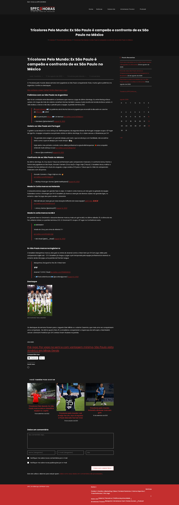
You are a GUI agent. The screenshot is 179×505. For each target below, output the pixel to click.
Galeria (101, 498)
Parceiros (108, 498)
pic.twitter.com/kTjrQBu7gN (43, 234)
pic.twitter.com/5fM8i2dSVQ (60, 272)
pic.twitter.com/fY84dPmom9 (44, 203)
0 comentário (95, 76)
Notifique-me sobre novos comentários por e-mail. (49, 458)
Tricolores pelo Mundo (76, 76)
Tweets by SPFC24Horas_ (128, 91)
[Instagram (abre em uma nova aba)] (149, 2)
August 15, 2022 (59, 121)
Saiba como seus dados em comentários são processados (81, 474)
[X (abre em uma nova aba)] (144, 2)
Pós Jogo (107, 493)
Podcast (141, 501)
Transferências (96, 493)
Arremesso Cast (119, 501)
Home (93, 487)
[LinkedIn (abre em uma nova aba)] (151, 2)
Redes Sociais (131, 501)
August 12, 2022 (73, 277)
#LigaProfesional (40, 109)
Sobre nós (94, 499)
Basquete (108, 501)
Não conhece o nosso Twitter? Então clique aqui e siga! (47, 90)
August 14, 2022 (61, 208)
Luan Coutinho (35, 76)
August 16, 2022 (58, 152)
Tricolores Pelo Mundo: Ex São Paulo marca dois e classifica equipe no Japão (41, 408)
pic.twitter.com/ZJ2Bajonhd (65, 148)
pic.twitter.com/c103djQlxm (73, 117)
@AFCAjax (88, 201)
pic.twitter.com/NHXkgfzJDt (43, 177)
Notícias (149, 489)
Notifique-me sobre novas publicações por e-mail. (48, 463)
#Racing (39, 112)
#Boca (49, 117)
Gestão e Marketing (105, 491)
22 (149, 121)
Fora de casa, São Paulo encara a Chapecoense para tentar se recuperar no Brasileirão (134, 73)
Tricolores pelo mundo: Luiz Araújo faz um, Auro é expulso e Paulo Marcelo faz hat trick (70, 415)
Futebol (94, 491)
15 (148, 117)
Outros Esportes (138, 491)
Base (115, 491)
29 (149, 126)
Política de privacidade (122, 498)
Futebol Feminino (124, 491)
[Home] (46, 40)
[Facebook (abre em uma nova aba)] (146, 2)
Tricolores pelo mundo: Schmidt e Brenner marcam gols (99, 410)
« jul (121, 138)
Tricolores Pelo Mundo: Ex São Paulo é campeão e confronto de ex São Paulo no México (103, 40)
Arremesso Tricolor (98, 502)
